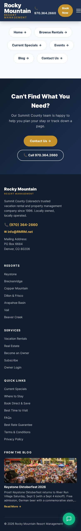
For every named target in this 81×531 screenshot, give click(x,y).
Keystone (10, 274)
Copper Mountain (16, 288)
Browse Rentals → (53, 32)
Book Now (65, 10)
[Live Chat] (69, 519)
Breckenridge (13, 281)
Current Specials (15, 389)
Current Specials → (27, 45)
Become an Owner (16, 353)
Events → (61, 45)
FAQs (7, 417)
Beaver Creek (13, 317)
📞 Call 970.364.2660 (40, 155)
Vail (6, 310)
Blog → (23, 58)
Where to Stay (13, 396)
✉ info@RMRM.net (18, 232)
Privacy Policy (13, 439)
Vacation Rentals (15, 338)
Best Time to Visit (16, 410)
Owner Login (12, 367)
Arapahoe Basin (15, 302)
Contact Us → (52, 58)
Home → (20, 32)
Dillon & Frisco (13, 295)
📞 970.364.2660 (45, 10)
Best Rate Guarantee (18, 424)
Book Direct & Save (17, 403)
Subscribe (11, 360)
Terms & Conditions (17, 432)
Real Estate (11, 346)
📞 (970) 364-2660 (21, 225)
